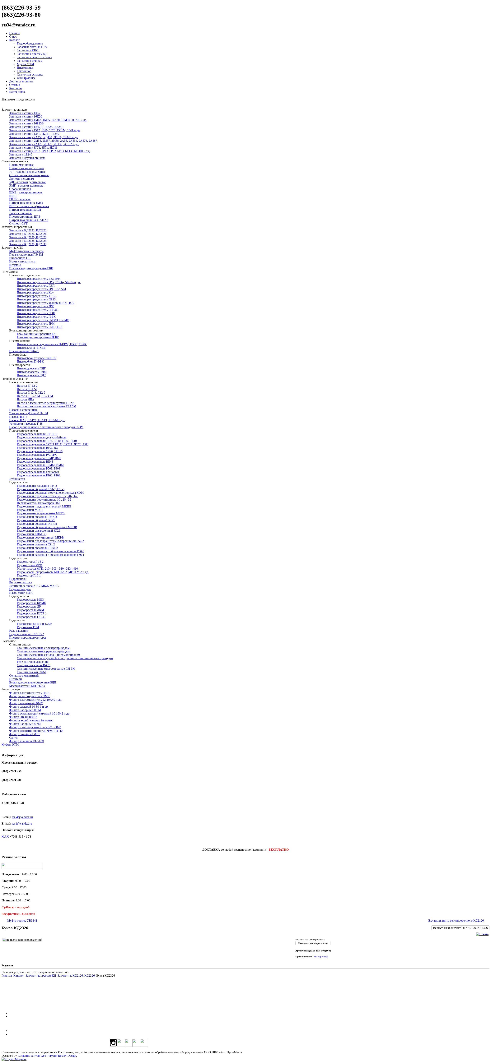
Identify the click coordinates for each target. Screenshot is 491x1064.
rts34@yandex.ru (22, 817)
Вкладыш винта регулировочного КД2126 (456, 920)
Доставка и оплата (21, 81)
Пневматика (25, 67)
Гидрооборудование (30, 43)
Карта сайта (17, 91)
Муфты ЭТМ (25, 64)
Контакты (15, 88)
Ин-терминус (321, 956)
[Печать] (482, 934)
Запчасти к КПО (28, 50)
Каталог (14, 40)
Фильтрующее (26, 78)
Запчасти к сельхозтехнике (34, 57)
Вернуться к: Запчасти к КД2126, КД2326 (460, 927)
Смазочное (24, 71)
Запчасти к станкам (29, 60)
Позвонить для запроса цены (313, 943)
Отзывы (14, 84)
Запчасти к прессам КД (32, 53)
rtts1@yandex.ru (22, 823)
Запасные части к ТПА (32, 47)
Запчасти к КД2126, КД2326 (76, 975)
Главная (14, 33)
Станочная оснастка (30, 74)
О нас (13, 36)
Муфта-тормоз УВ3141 (22, 920)
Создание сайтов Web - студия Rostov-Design (47, 1055)
